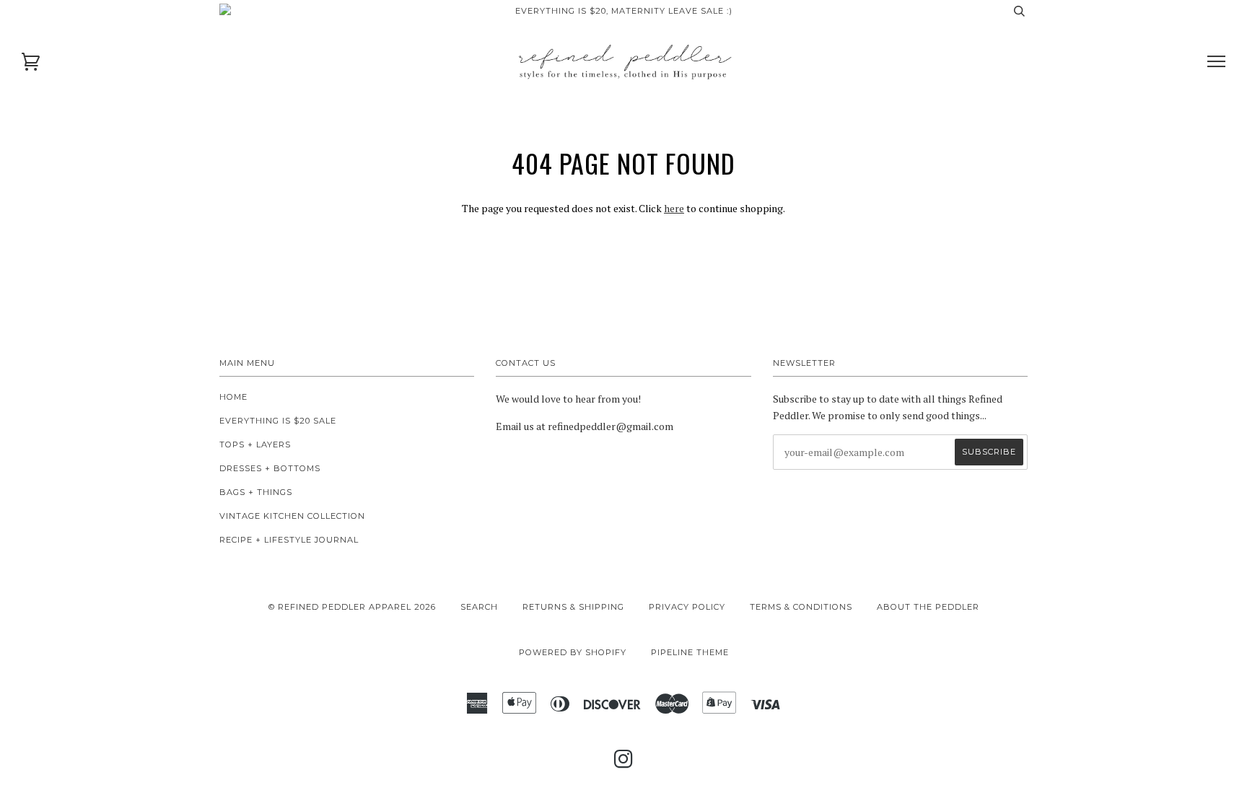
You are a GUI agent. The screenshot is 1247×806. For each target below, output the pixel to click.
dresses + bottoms (269, 468)
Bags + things (255, 492)
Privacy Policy (687, 607)
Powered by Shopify (572, 652)
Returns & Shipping (573, 607)
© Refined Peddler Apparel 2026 (352, 607)
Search (479, 607)
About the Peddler (928, 607)
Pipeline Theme (690, 652)
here (674, 208)
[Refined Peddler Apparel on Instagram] (624, 763)
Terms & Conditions (801, 607)
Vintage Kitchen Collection (292, 516)
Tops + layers (255, 444)
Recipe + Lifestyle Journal (289, 540)
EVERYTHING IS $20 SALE (277, 421)
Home (233, 397)
